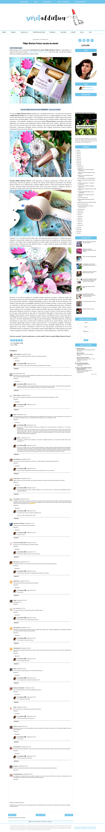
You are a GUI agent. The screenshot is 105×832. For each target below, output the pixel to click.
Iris (14, 373)
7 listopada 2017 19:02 (23, 766)
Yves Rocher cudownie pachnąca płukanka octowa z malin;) (90, 272)
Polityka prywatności (80, 1)
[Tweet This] (14, 340)
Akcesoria (63, 32)
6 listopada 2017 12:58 (31, 404)
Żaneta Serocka (17, 478)
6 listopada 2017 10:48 (25, 395)
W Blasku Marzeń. (81, 348)
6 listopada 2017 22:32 (31, 617)
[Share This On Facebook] (11, 340)
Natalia (14, 600)
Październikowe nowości (82, 197)
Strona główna (24, 1)
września (80, 211)
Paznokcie (52, 32)
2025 (78, 150)
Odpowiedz (15, 358)
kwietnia (79, 220)
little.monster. (16, 561)
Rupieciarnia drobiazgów (18, 687)
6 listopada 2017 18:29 (25, 648)
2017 (78, 164)
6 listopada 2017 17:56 (20, 608)
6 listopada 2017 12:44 (24, 561)
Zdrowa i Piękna (16, 395)
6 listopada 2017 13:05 (31, 468)
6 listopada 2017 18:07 (25, 627)
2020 (78, 159)
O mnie (35, 1)
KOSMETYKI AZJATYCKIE (39, 32)
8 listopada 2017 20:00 (27, 774)
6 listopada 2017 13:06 (31, 487)
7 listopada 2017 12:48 (31, 445)
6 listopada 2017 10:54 (26, 459)
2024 (78, 152)
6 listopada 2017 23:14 (22, 726)
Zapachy (73, 32)
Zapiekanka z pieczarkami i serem (83, 364)
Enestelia (15, 766)
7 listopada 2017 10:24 (26, 746)
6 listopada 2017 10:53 (21, 414)
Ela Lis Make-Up (16, 459)
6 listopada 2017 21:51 (21, 668)
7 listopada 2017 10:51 (25, 437)
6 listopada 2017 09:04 (31, 363)
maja (79, 218)
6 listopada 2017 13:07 (31, 532)
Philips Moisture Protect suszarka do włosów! (86, 202)
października (80, 209)
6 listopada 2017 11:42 (29, 523)
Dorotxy (15, 726)
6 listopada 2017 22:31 (31, 638)
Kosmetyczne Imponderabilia (19, 542)
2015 (78, 229)
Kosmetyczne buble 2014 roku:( (89, 301)
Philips (17, 238)
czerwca (79, 216)
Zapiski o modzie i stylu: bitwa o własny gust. (85, 354)
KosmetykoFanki (17, 746)
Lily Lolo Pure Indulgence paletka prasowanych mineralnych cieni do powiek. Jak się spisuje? (90, 280)
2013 (78, 233)
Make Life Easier (80, 353)
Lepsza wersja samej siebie (83, 357)
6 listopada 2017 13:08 (31, 571)
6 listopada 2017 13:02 (31, 425)
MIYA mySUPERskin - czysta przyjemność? (86, 178)
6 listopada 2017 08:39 (26, 354)
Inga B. (14, 414)
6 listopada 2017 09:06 (31, 384)
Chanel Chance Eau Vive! (82, 204)
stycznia (79, 225)
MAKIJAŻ (13, 32)
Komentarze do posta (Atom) (19, 817)
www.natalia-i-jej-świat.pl (18, 523)
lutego (79, 223)
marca (79, 221)
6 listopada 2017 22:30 (31, 697)
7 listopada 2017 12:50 (31, 756)
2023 (78, 153)
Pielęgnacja (24, 32)
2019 (78, 161)
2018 (78, 162)
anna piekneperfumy (17, 774)
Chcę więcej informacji (81, 827)
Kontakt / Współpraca (63, 1)
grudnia (79, 166)
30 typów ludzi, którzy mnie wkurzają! (85, 112)
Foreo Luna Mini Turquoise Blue (89, 256)
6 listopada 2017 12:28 (31, 542)
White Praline (16, 581)
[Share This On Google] (21, 340)
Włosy (82, 32)
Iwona (14, 668)
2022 (78, 155)
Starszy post (68, 815)
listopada (80, 168)
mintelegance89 (16, 648)
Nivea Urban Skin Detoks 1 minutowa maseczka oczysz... (85, 206)
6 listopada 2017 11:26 (24, 499)
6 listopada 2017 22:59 (21, 707)
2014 (78, 231)
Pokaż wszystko (94, 374)
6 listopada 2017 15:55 (22, 600)
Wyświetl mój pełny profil (88, 89)
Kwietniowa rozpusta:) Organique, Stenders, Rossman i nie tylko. (89, 250)
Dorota (14, 707)
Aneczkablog (16, 499)
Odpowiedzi (17, 360)
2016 (78, 227)
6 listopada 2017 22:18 (29, 687)
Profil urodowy (47, 1)
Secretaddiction (20, 363)
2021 (78, 157)
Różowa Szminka (17, 354)
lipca (79, 214)
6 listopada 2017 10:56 (26, 478)
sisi (14, 608)
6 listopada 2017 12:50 (24, 581)
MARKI (4, 32)
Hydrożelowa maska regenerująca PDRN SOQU (86, 349)
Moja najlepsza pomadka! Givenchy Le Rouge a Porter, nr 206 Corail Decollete (89, 295)
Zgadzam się (92, 827)
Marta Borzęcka (16, 627)
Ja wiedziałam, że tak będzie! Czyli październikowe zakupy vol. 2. (89, 265)
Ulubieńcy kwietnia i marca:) (88, 308)
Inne (90, 32)
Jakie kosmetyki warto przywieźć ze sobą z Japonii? (89, 242)
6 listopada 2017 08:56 (20, 373)
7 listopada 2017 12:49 (31, 716)
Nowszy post (12, 815)
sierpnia (79, 212)
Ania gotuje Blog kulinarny (82, 363)
